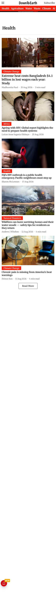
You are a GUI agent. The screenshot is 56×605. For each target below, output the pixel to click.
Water (28, 8)
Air (54, 8)
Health (5, 8)
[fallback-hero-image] (28, 52)
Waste (37, 8)
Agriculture (17, 8)
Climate (46, 8)
